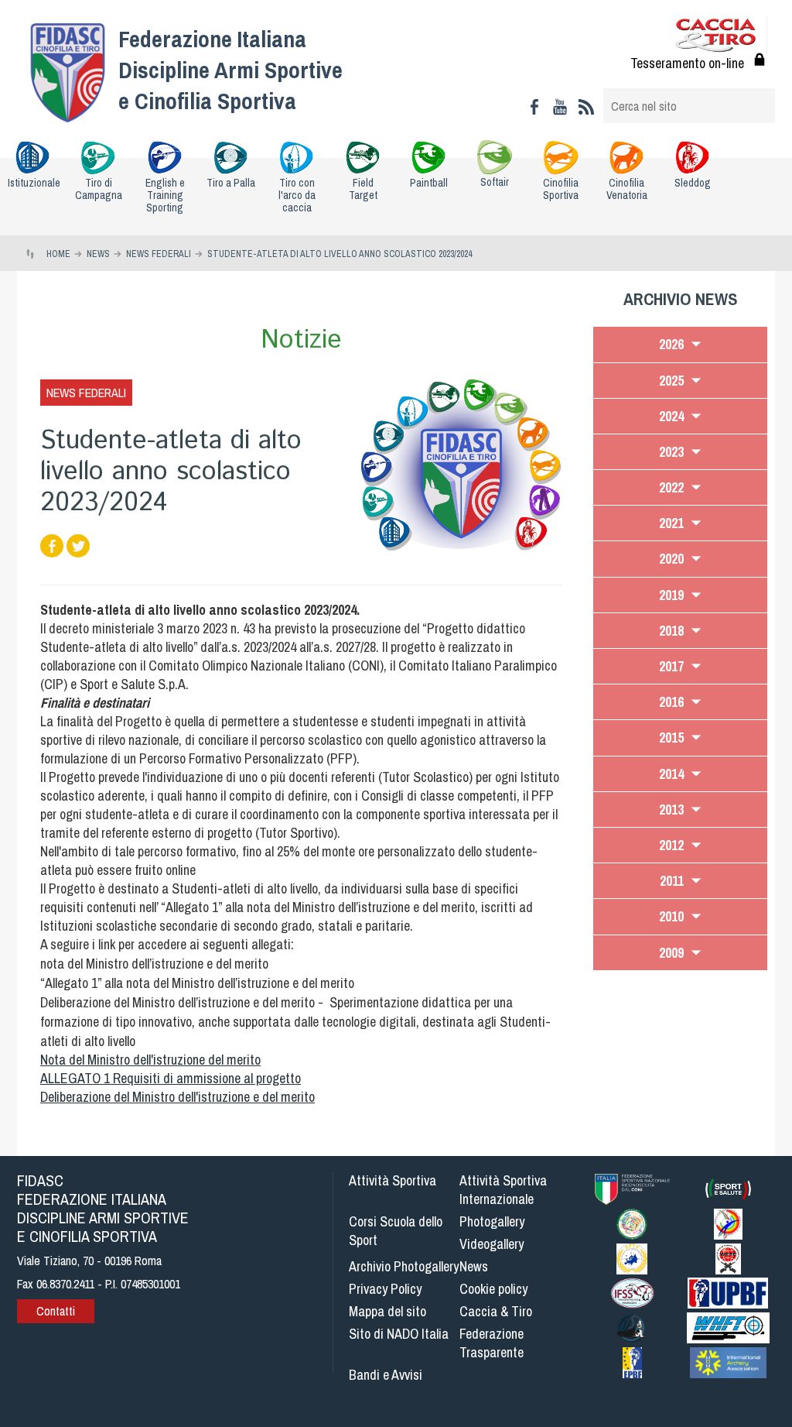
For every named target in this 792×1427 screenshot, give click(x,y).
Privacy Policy (385, 1288)
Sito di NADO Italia (399, 1333)
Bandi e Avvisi (385, 1374)
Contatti (55, 1310)
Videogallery (491, 1244)
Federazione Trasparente (491, 1343)
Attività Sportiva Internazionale (503, 1190)
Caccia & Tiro (495, 1311)
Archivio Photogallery (404, 1266)
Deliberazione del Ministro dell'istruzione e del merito (177, 1096)
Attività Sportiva (392, 1180)
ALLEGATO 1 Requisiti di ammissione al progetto (170, 1078)
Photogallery (491, 1221)
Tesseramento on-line (687, 63)
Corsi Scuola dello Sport (395, 1231)
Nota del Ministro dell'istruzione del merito (150, 1059)
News (473, 1266)
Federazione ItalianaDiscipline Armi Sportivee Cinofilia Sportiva (230, 69)
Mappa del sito (387, 1311)
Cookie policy (493, 1288)
